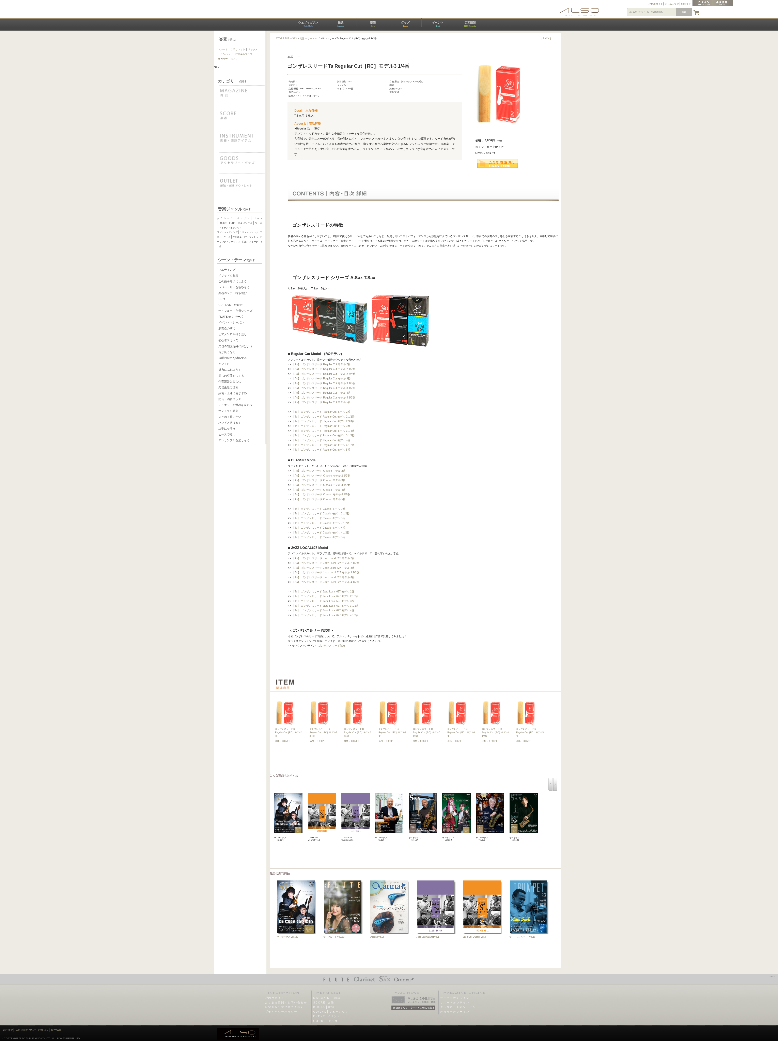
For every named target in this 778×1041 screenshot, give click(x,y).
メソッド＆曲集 (228, 275)
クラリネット (238, 49)
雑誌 (340, 24)
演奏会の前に (226, 328)
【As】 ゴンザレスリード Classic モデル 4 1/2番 (321, 494)
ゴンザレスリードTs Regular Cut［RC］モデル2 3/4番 (323, 732)
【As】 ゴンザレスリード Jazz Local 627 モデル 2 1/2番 (325, 562)
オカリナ (223, 58)
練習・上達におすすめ (232, 393)
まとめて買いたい (229, 416)
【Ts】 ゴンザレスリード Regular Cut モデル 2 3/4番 (323, 421)
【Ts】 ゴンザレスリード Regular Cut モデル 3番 (321, 425)
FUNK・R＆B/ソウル (241, 223)
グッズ (405, 24)
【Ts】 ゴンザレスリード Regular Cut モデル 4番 (321, 440)
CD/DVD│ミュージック (330, 1011)
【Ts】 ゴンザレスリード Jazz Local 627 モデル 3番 (323, 601)
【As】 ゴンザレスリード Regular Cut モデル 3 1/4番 (323, 383)
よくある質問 (672, 4)
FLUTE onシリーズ (230, 316)
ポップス (243, 218)
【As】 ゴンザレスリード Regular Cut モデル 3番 (321, 378)
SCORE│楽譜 (323, 1002)
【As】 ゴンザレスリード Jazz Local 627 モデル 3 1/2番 (325, 572)
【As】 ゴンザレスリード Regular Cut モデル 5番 (321, 402)
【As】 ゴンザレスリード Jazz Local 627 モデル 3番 (323, 567)
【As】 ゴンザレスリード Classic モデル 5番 (318, 499)
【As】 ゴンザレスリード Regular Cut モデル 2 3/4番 (323, 373)
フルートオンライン (454, 1002)
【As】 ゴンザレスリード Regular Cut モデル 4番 (321, 392)
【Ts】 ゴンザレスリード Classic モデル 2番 (318, 508)
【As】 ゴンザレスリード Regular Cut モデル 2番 (321, 364)
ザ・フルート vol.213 (333, 937)
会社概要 (7, 1029)
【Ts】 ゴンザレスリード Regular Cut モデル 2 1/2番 (323, 416)
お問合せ (685, 4)
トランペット (225, 54)
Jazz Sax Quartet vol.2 (474, 937)
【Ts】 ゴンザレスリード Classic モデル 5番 (318, 537)
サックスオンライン (454, 997)
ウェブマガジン (308, 24)
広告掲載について (25, 1029)
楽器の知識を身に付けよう (235, 346)
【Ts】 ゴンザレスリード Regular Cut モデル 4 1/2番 (323, 445)
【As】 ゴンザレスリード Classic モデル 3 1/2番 (321, 484)
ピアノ (234, 58)
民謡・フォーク (250, 241)
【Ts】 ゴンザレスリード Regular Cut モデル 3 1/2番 (323, 435)
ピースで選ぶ (226, 434)
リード (310, 38)
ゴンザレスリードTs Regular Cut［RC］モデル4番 (461, 732)
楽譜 (373, 24)
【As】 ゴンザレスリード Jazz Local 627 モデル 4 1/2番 (325, 582)
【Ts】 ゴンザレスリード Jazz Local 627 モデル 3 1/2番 (325, 605)
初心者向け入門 (228, 340)
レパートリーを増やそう (234, 287)
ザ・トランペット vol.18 (522, 937)
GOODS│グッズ (325, 1021)
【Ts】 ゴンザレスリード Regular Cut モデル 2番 (321, 411)
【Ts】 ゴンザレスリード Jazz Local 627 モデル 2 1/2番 (325, 596)
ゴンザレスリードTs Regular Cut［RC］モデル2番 (288, 732)
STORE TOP (283, 38)
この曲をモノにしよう (232, 281)
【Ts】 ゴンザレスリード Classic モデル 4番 (318, 527)
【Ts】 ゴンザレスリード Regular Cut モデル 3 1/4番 (323, 430)
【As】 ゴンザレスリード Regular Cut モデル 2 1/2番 (323, 369)
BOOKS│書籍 (323, 1007)
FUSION (223, 223)
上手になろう (226, 428)
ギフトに (224, 363)
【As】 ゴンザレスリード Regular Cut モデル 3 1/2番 (323, 388)
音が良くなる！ (228, 352)
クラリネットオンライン (458, 1007)
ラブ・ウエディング (227, 232)
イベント (438, 24)
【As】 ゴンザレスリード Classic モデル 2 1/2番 (321, 475)
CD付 (221, 299)
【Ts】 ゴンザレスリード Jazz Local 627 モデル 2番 (323, 591)
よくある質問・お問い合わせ (286, 1002)
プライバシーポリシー (281, 1011)
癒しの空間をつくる (231, 375)
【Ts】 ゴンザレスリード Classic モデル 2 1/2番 (320, 513)
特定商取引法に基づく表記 (284, 1007)
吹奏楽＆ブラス (243, 54)
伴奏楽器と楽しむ (229, 381)
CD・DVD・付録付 (230, 304)
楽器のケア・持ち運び (232, 293)
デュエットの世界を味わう (235, 405)
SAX (294, 38)
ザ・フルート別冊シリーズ (235, 310)
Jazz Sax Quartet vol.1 (427, 937)
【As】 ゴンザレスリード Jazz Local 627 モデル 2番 (323, 558)
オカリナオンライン (454, 1011)
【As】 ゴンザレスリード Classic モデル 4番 (318, 489)
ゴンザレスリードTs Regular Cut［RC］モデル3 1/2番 (426, 732)
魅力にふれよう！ (229, 369)
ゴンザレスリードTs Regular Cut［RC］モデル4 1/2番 (495, 732)
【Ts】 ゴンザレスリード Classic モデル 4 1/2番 (320, 532)
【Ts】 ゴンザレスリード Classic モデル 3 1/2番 (320, 523)
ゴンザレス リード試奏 (331, 645)
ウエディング (226, 269)
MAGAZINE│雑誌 (327, 997)
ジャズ (257, 218)
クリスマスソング (249, 232)
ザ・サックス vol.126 (287, 937)
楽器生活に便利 (228, 387)
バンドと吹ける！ (229, 422)
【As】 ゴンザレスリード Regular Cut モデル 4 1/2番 (323, 397)
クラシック (225, 218)
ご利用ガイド (655, 4)
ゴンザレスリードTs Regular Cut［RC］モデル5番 (530, 732)
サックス (253, 49)
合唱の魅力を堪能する (232, 358)
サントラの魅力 (228, 410)
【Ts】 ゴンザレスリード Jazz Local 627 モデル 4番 (323, 610)
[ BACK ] (546, 38)
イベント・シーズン (231, 322)
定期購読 (470, 24)
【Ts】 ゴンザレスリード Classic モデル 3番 (318, 518)
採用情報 (56, 1029)
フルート (223, 49)
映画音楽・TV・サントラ (245, 237)
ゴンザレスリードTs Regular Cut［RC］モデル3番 (392, 732)
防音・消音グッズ (229, 399)
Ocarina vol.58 (377, 937)
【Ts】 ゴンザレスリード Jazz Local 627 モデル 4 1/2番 (325, 615)
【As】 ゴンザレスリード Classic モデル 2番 (318, 470)
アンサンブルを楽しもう (234, 440)
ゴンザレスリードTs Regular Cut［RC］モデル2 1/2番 (357, 732)
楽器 (302, 38)
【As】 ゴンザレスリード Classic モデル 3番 (318, 480)
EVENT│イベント (326, 1016)
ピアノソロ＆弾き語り (232, 334)
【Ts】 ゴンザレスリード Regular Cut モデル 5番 (321, 449)
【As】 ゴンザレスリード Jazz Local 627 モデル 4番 (323, 577)
